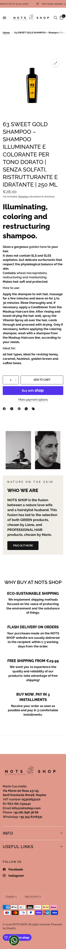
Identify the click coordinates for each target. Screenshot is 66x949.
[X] (12, 409)
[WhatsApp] (27, 409)
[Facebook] (5, 409)
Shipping (23, 196)
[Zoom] (55, 63)
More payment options (33, 399)
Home (6, 32)
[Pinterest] (20, 409)
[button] (22, 545)
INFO (8, 833)
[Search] (55, 18)
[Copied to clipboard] (34, 409)
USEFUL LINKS (18, 846)
